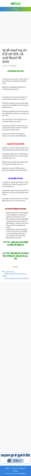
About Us (7, 468)
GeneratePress (22, 474)
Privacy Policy (22, 468)
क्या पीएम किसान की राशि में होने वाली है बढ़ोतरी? (16, 279)
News (13, 272)
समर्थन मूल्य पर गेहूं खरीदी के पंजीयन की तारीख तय (17, 243)
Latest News (7, 272)
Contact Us (14, 468)
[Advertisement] (15, 28)
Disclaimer (15, 471)
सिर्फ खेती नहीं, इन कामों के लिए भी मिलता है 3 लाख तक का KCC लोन (16, 256)
